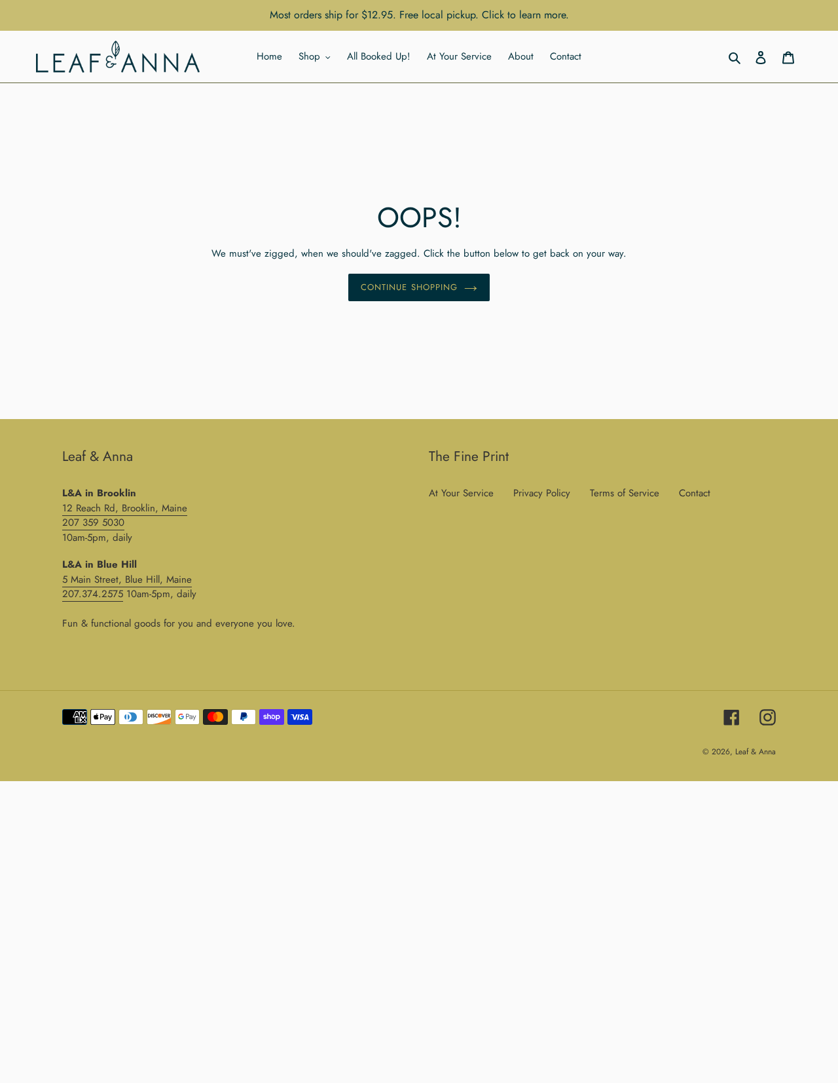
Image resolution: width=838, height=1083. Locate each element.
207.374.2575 (92, 594)
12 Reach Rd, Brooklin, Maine (124, 508)
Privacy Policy (541, 493)
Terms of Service (624, 493)
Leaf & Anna (755, 752)
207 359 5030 (93, 522)
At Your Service (461, 493)
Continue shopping (409, 287)
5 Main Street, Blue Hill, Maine (127, 579)
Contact (694, 493)
